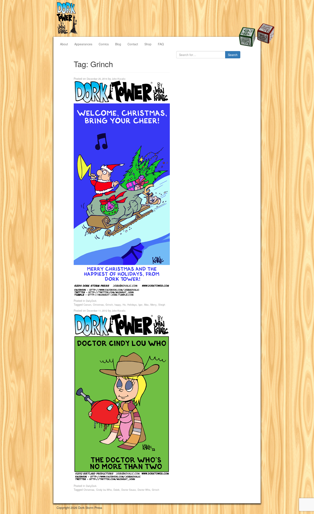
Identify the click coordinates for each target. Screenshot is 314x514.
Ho (124, 304)
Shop (147, 44)
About (64, 44)
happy (117, 304)
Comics (104, 44)
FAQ (161, 44)
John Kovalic (119, 78)
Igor (140, 304)
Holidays (132, 304)
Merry (153, 304)
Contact (133, 44)
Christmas (98, 304)
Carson (87, 304)
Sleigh (161, 304)
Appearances (83, 44)
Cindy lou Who (104, 489)
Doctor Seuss (128, 489)
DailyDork (91, 300)
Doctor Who (144, 489)
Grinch (109, 304)
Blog (118, 44)
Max (146, 304)
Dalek (116, 489)
